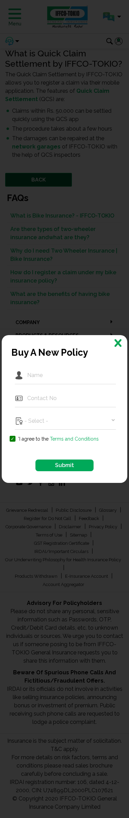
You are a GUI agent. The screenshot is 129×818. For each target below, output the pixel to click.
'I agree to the (58, 439)
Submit (64, 465)
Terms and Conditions (74, 439)
